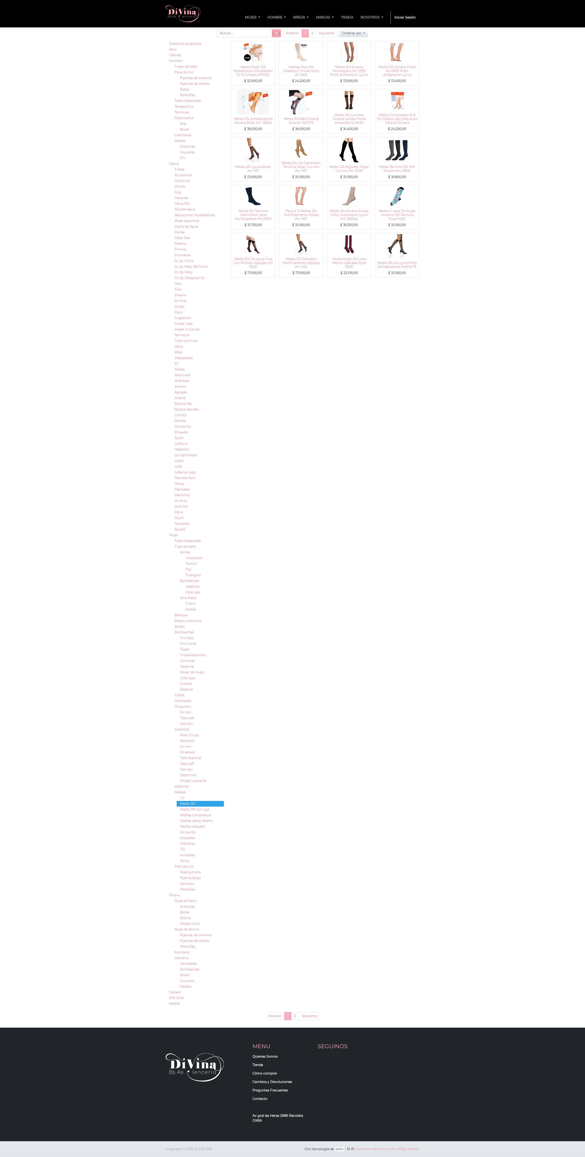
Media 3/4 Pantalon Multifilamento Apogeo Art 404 (301, 263)
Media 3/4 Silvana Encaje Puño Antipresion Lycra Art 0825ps (349, 215)
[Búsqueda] (276, 33)
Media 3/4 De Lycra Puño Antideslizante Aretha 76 (397, 265)
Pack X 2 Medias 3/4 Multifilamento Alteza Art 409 (301, 215)
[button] (353, 33)
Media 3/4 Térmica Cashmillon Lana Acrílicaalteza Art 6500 (253, 215)
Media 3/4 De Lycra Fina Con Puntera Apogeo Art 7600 (253, 263)
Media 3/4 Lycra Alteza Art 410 (253, 169)
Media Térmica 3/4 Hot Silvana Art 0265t (397, 169)
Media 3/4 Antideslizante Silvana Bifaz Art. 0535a (253, 121)
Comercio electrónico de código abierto (387, 1149)
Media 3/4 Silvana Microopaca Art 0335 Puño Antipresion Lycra (349, 71)
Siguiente (326, 33)
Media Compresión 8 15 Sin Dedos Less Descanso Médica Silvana (397, 119)
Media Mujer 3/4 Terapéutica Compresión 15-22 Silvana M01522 (253, 71)
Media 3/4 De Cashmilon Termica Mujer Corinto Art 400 (301, 167)
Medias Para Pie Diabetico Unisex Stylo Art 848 (301, 71)
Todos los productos (185, 44)
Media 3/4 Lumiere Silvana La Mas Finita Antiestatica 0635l (349, 119)
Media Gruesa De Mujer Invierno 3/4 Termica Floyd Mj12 (397, 215)
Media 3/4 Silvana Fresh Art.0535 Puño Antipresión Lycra (397, 71)
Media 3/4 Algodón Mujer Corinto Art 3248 (349, 169)
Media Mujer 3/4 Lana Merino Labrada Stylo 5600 (349, 263)
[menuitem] (347, 17)
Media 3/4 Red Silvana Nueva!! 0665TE (301, 121)
